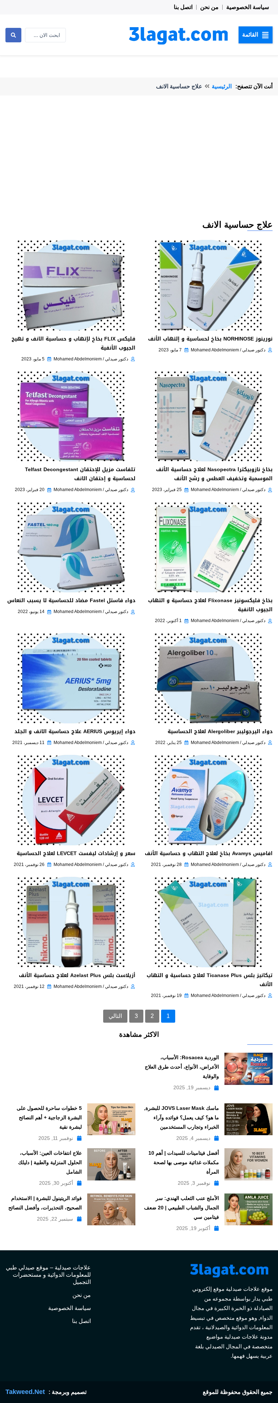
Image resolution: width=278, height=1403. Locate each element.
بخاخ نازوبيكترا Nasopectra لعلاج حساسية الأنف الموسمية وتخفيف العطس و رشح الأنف (214, 474)
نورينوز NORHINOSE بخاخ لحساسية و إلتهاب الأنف (210, 339)
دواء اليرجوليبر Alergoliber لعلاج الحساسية (220, 731)
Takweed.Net (25, 1391)
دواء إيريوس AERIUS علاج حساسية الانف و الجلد (74, 731)
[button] (256, 34)
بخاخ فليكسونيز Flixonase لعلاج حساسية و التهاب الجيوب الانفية (210, 605)
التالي (115, 1016)
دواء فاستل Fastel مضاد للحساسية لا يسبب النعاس (71, 600)
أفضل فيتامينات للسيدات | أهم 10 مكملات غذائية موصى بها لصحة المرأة (183, 1162)
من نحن (209, 7)
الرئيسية (222, 86)
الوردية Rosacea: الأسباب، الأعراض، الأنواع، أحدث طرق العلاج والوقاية (182, 1067)
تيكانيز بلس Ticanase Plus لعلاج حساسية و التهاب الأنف (210, 980)
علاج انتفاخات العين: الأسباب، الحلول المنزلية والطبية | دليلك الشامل (50, 1162)
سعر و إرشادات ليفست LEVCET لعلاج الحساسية (76, 853)
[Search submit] (13, 35)
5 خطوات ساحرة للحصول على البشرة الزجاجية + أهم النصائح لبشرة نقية (49, 1117)
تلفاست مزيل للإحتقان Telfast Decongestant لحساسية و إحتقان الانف (80, 474)
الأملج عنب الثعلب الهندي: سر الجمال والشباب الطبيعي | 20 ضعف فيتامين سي (181, 1207)
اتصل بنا (183, 7)
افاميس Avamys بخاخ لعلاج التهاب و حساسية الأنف (209, 853)
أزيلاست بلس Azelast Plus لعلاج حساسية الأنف (77, 975)
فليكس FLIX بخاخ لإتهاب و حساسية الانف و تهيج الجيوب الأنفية (73, 343)
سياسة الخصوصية (247, 7)
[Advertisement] (139, 164)
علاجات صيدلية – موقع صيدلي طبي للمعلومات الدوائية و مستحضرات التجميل (48, 1274)
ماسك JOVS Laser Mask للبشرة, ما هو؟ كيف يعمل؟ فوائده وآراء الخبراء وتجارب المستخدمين (181, 1117)
